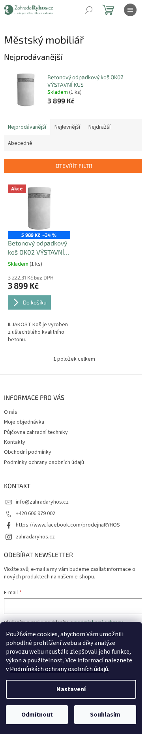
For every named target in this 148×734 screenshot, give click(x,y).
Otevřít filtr (74, 165)
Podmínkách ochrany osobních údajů (59, 669)
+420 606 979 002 (35, 513)
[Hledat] (89, 10)
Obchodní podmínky (27, 452)
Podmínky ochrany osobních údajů (44, 462)
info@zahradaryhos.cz (42, 502)
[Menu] (130, 10)
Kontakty (14, 442)
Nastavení (71, 689)
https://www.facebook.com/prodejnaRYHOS (68, 525)
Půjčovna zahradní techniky (36, 432)
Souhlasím (105, 714)
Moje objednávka (24, 422)
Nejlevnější (67, 127)
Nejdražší (99, 127)
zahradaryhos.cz (35, 537)
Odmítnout (37, 714)
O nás (10, 412)
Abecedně (20, 143)
